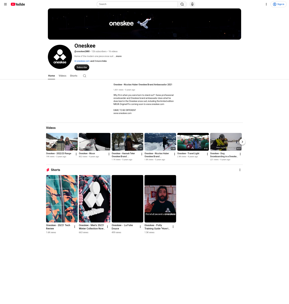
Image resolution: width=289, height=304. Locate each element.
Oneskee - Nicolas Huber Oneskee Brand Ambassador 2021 (142, 84)
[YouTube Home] (17, 4)
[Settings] (266, 4)
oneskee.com (83, 61)
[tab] (51, 75)
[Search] (182, 4)
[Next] (242, 142)
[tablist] (144, 75)
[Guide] (5, 4)
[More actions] (76, 154)
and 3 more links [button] (98, 61)
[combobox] (138, 4)
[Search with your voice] (192, 4)
